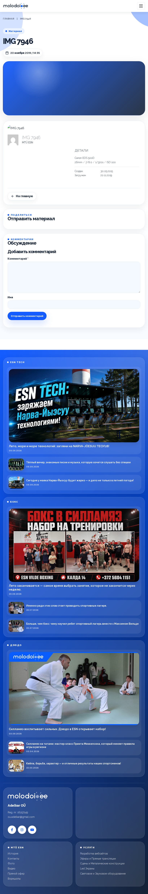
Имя (10, 297)
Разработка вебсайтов (94, 853)
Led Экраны (87, 868)
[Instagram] (22, 830)
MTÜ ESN (27, 142)
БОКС (14, 501)
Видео (11, 868)
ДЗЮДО (16, 645)
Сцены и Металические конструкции (102, 863)
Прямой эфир (16, 873)
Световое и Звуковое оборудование (103, 873)
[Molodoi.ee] (27, 796)
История (13, 853)
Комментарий (18, 258)
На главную (24, 196)
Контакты (13, 858)
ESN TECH (17, 362)
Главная (8, 18)
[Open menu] (141, 6)
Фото (11, 863)
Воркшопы (14, 878)
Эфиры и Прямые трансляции (98, 858)
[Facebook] (12, 830)
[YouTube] (32, 830)
